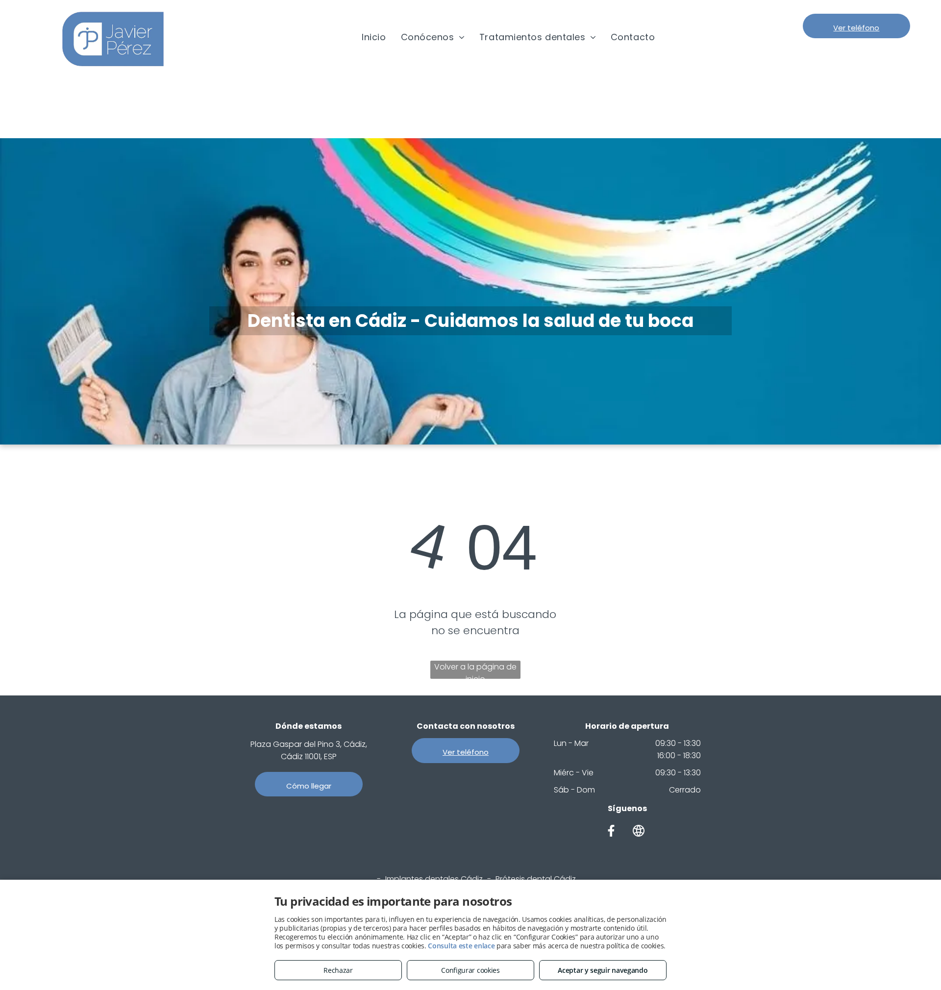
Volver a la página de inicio (475, 670)
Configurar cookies (470, 970)
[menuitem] (373, 37)
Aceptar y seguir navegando (602, 970)
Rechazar (338, 970)
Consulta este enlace (461, 945)
